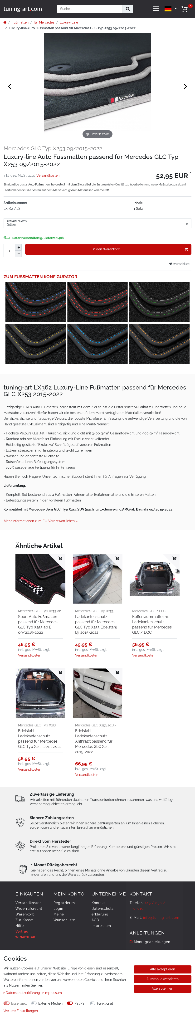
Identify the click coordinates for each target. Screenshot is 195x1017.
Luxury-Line (69, 22)
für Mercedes (44, 22)
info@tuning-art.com (161, 918)
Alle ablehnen (162, 988)
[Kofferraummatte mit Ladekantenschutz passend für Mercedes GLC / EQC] (155, 579)
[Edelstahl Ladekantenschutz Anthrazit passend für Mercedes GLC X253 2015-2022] (97, 693)
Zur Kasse (24, 920)
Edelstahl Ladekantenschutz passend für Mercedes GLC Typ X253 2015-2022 (39, 739)
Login (58, 908)
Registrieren (64, 903)
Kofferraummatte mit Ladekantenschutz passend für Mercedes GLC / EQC (152, 624)
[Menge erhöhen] (18, 247)
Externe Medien (50, 1003)
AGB (95, 920)
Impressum (101, 926)
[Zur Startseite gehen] (4, 22)
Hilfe (19, 926)
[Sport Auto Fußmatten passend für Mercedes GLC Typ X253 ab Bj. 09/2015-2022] (40, 579)
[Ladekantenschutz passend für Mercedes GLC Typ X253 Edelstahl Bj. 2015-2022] (97, 579)
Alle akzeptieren (162, 969)
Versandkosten (47, 175)
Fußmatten (20, 22)
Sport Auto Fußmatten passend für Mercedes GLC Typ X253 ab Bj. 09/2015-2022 (38, 624)
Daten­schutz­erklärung (23, 993)
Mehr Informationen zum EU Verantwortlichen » (41, 521)
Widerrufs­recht (28, 908)
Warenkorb (25, 914)
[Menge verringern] (18, 254)
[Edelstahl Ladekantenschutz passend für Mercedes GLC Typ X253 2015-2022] (40, 693)
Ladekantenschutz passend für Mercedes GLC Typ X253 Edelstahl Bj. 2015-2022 (96, 624)
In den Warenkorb (106, 249)
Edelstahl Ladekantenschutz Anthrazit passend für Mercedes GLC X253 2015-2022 (93, 741)
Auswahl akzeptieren (162, 979)
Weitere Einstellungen (21, 1011)
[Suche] (127, 9)
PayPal (79, 1003)
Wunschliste (181, 264)
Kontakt (98, 903)
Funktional (105, 1003)
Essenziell (19, 1003)
